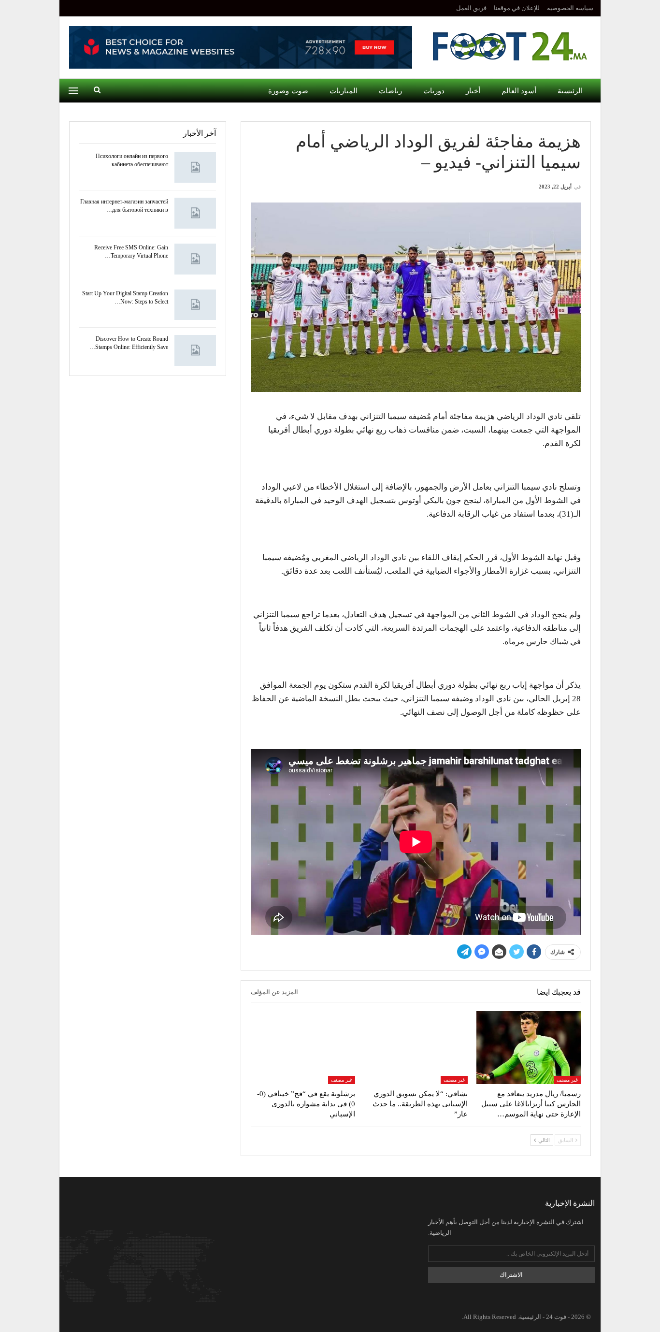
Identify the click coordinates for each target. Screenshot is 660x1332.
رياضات (390, 91)
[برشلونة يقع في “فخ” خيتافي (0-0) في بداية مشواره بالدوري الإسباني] (303, 1047)
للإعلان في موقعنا (517, 8)
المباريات (344, 91)
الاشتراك (511, 1274)
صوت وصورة (288, 91)
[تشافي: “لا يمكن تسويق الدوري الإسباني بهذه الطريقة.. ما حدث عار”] (416, 1047)
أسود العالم (519, 91)
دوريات (434, 91)
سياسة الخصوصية (570, 8)
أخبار (473, 91)
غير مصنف (567, 1080)
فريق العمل (471, 8)
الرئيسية (570, 91)
